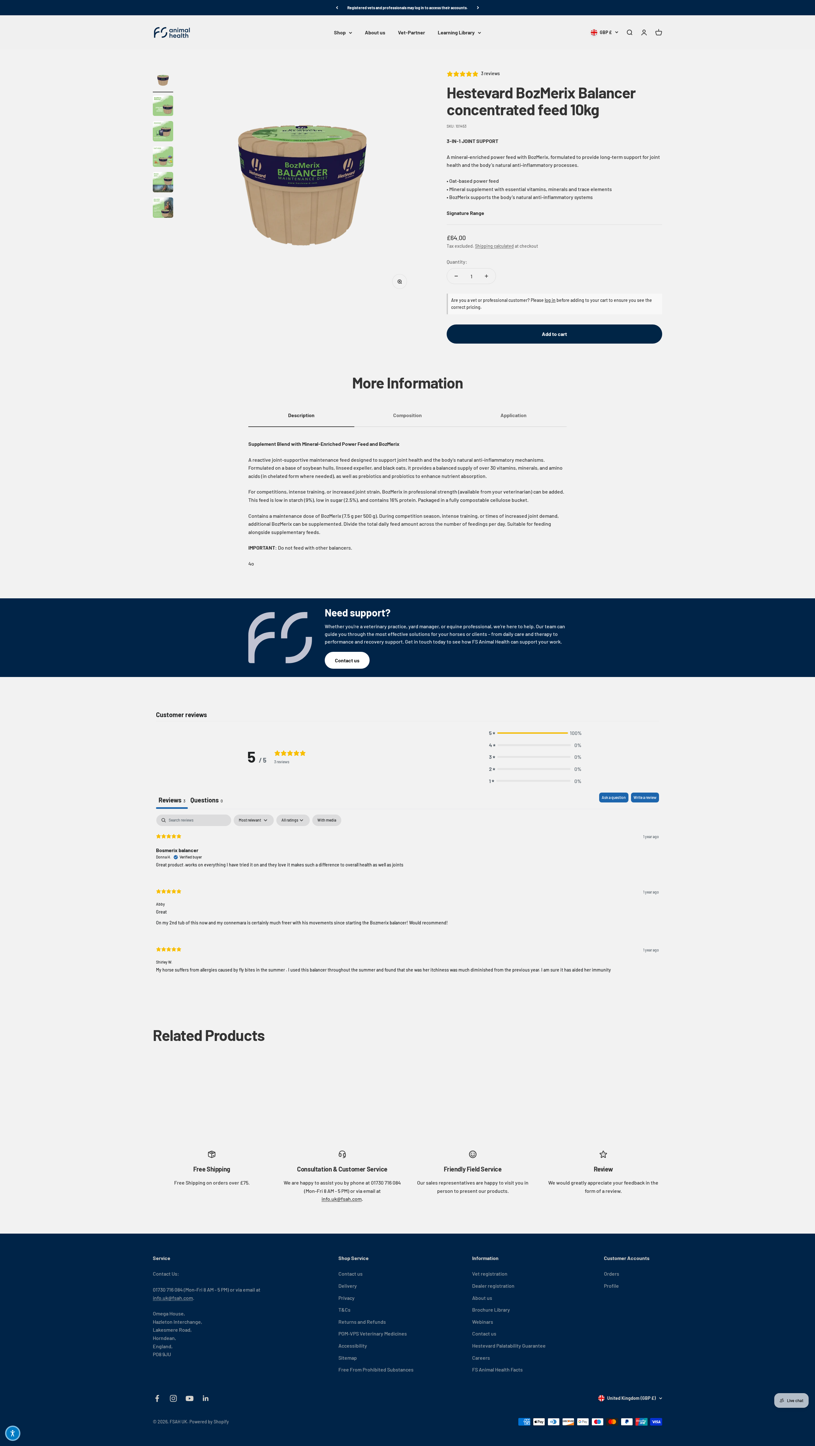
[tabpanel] (407, 898)
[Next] (478, 7)
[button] (535, 733)
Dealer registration (493, 1286)
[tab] (206, 801)
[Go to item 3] (163, 132)
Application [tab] (513, 415)
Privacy (346, 1298)
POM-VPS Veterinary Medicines (372, 1333)
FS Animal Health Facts (497, 1369)
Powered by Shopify (209, 1421)
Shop (340, 33)
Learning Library (456, 33)
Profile (611, 1286)
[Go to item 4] (163, 157)
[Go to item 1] (163, 81)
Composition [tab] (407, 415)
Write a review (645, 797)
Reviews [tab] (172, 800)
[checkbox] (326, 820)
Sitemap (347, 1358)
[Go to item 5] (163, 183)
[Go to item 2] (163, 107)
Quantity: (457, 262)
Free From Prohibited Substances (376, 1369)
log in (550, 300)
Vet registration (489, 1274)
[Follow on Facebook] (157, 1398)
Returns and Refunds (362, 1322)
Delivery (347, 1286)
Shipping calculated (494, 246)
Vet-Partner (411, 33)
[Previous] (337, 7)
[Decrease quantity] (456, 276)
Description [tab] (301, 415)
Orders (611, 1274)
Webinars (482, 1322)
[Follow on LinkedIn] (206, 1398)
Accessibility (352, 1346)
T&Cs (344, 1310)
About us (375, 33)
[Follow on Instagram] (173, 1398)
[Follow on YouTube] (189, 1398)
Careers (481, 1358)
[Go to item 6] (163, 208)
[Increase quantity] (486, 276)
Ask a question (614, 797)
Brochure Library (491, 1310)
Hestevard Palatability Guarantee (509, 1346)
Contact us (347, 660)
